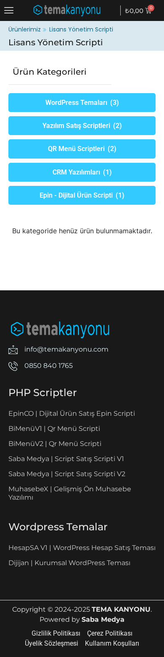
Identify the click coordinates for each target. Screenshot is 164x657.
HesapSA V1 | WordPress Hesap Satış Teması (82, 548)
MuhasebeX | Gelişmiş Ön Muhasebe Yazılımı (69, 493)
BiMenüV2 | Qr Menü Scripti (54, 444)
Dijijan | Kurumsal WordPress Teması (69, 563)
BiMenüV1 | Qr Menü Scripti (54, 429)
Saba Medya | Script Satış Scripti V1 (66, 459)
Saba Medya (103, 619)
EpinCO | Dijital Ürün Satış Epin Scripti (71, 413)
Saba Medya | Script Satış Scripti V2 (66, 474)
